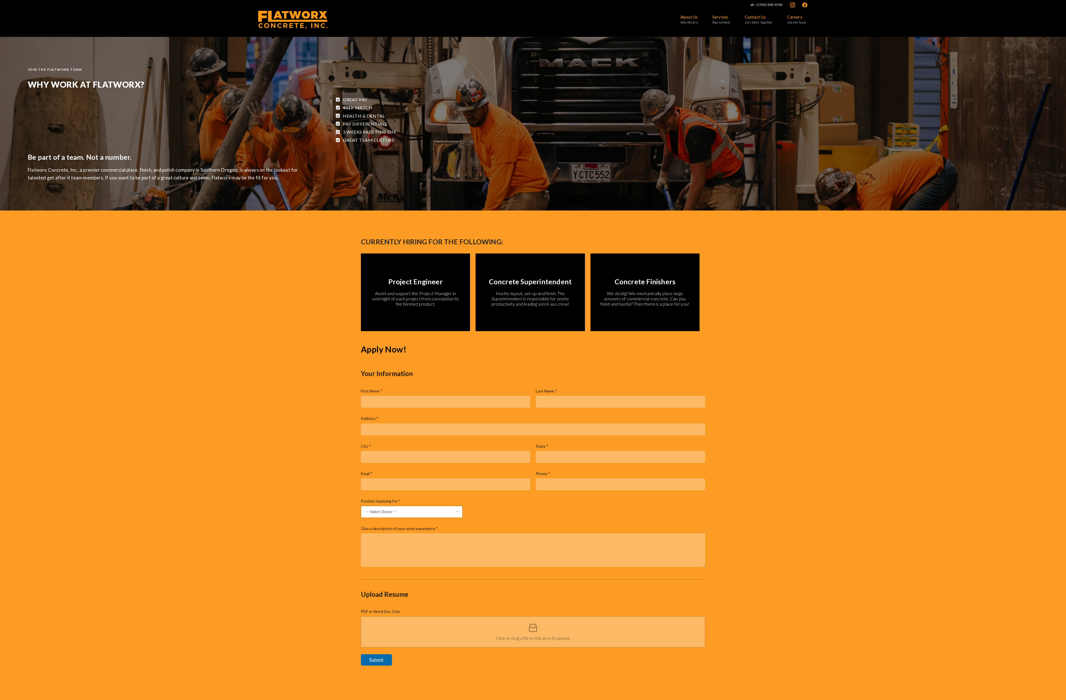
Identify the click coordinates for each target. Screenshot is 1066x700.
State (542, 446)
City (366, 446)
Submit (376, 660)
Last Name (546, 391)
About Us (689, 19)
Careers (796, 19)
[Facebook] (804, 4)
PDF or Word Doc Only (380, 611)
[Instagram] (792, 4)
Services (721, 19)
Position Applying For (381, 501)
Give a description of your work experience (399, 528)
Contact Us (759, 19)
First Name (371, 391)
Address (369, 418)
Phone (543, 473)
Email (367, 473)
